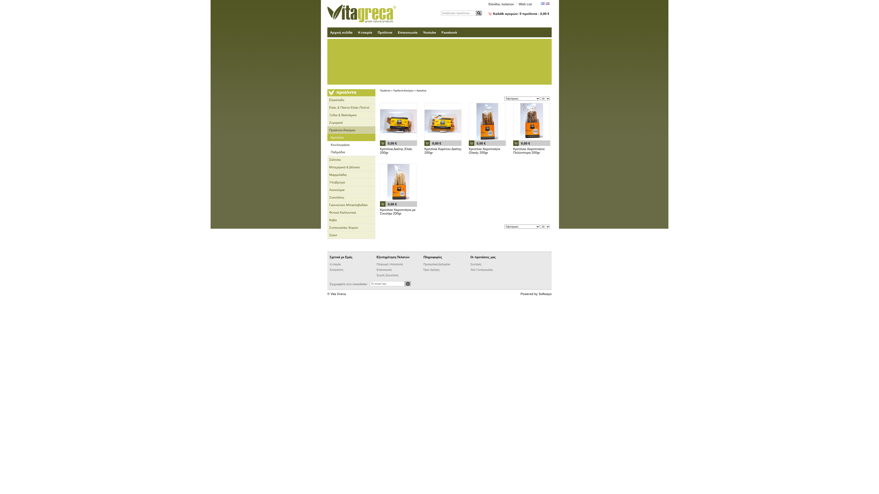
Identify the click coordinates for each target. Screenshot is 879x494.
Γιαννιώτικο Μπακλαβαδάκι (348, 205)
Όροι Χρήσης (431, 269)
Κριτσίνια (337, 137)
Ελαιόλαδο (336, 100)
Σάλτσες (335, 159)
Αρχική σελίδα (341, 32)
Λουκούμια (337, 190)
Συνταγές (476, 264)
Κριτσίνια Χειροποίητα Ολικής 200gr (484, 150)
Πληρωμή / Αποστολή (390, 264)
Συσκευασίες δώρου (343, 227)
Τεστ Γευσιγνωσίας (481, 269)
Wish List (525, 4)
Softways (545, 294)
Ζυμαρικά (336, 122)
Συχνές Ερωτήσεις (388, 275)
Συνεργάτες (337, 269)
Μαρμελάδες (338, 175)
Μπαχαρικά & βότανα (344, 167)
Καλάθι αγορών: (521, 14)
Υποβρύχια (337, 182)
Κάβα (333, 220)
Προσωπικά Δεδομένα (436, 264)
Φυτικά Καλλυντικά (342, 212)
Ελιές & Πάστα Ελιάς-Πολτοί (349, 107)
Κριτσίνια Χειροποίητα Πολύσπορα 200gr (529, 150)
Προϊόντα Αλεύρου (342, 130)
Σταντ (333, 235)
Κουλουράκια (340, 145)
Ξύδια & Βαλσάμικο (343, 115)
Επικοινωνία (408, 32)
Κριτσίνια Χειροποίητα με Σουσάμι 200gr (397, 211)
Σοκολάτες (336, 197)
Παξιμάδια (338, 152)
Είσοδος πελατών (501, 4)
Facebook (449, 32)
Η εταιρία (365, 32)
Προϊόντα (385, 32)
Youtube (429, 32)
